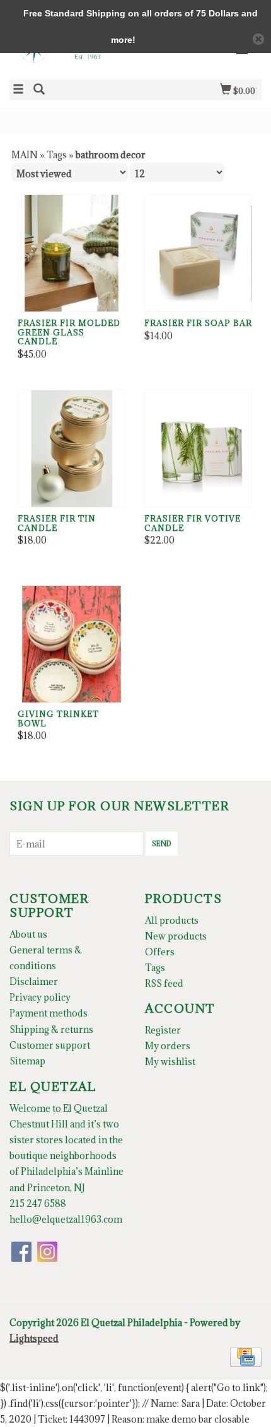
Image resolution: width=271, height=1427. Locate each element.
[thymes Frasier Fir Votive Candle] (198, 448)
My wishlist (170, 1062)
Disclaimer (33, 981)
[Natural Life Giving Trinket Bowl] (71, 644)
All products (172, 920)
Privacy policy (40, 997)
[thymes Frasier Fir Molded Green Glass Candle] (71, 253)
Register (163, 1030)
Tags (57, 155)
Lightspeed (34, 1338)
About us (28, 934)
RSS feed (164, 983)
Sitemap (27, 1061)
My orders (167, 1046)
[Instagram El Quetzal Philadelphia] (47, 1252)
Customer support (49, 1045)
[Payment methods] (246, 1355)
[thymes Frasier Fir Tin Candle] (71, 448)
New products (176, 936)
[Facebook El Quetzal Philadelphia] (21, 1252)
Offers (160, 952)
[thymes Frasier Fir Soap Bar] (198, 253)
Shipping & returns (51, 1029)
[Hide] (258, 39)
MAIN (24, 155)
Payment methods (48, 1013)
